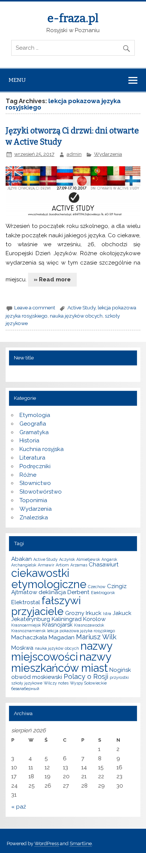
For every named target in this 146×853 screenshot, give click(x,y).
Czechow (97, 586)
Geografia (32, 423)
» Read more (52, 279)
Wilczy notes (56, 683)
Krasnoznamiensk (28, 630)
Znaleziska (33, 517)
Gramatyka (34, 432)
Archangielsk (23, 565)
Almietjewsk (88, 559)
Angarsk (109, 559)
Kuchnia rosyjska (41, 449)
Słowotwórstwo (40, 491)
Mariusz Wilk (96, 637)
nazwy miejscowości (61, 651)
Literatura (32, 457)
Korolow (94, 619)
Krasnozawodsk (89, 625)
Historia (29, 440)
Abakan (21, 559)
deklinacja (52, 592)
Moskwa (22, 648)
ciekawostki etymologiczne (48, 578)
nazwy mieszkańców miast (61, 662)
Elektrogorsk (103, 592)
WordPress (46, 843)
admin (74, 154)
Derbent (78, 592)
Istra (107, 613)
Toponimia (33, 500)
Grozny (74, 613)
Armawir (46, 565)
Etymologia (34, 415)
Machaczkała (29, 637)
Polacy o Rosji (86, 676)
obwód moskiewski (36, 677)
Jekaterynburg (30, 619)
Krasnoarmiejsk (26, 625)
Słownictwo (35, 483)
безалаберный (25, 688)
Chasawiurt (104, 564)
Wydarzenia (108, 154)
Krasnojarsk (57, 624)
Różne (27, 475)
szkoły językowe (26, 683)
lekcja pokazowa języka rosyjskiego (81, 630)
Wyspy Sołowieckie (88, 683)
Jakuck (122, 613)
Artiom (62, 565)
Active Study (81, 307)
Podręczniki (35, 466)
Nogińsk (120, 670)
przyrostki (119, 677)
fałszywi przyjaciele (46, 605)
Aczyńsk (67, 559)
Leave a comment (34, 307)
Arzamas (78, 565)
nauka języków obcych (76, 316)
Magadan (61, 637)
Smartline (81, 843)
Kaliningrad (67, 619)
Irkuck (93, 613)
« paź (18, 806)
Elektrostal (25, 602)
